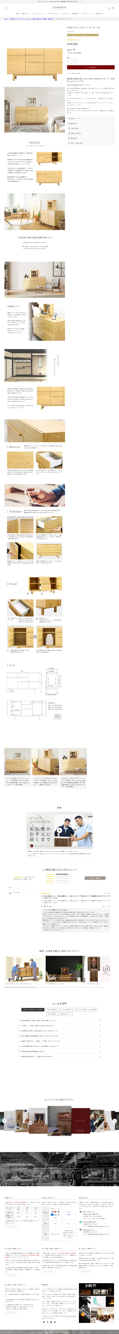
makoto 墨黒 (69, 786)
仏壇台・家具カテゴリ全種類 (39, 19)
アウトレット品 (80, 1130)
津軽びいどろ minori (44, 784)
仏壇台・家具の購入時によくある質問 (33, 1009)
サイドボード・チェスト (25, 19)
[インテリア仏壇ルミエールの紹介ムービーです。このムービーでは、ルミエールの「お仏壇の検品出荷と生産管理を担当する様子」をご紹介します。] (59, 830)
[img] (45, 893)
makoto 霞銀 (18, 784)
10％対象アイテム (13, 19)
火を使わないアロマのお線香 (23, 1129)
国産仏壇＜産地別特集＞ (95, 1129)
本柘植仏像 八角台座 (72, 782)
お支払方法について (66, 1014)
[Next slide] (114, 1121)
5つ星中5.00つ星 (28, 877)
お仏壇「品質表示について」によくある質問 (58, 1009)
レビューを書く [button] (95, 878)
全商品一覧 (50, 19)
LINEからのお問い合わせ (89, 1222)
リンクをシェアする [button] (74, 73)
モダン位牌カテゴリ (107, 1128)
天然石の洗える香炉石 (12, 1128)
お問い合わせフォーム (89, 1230)
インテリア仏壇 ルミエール (61, 1332)
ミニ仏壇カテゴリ (39, 1130)
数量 (68, 57)
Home (5, 19)
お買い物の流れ (52, 1014)
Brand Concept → (42, 1178)
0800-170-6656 (87, 1214)
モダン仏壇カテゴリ (59, 1132)
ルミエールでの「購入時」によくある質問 (85, 1009)
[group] (24, 970)
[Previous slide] (4, 1121)
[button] (6, 8)
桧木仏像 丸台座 (13, 782)
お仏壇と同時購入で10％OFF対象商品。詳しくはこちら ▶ (83, 35)
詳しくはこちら (11, 1226)
